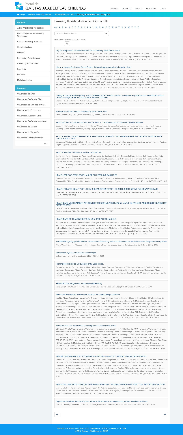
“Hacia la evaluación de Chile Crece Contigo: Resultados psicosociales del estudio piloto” (93, 67)
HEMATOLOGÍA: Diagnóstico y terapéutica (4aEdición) (79, 283)
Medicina (21, 74)
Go (106, 33)
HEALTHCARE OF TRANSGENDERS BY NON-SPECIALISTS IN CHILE (86, 219)
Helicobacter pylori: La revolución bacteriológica (76, 252)
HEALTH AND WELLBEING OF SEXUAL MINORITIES (78, 152)
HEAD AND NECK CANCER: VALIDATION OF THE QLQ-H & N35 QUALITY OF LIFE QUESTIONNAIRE (99, 122)
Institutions (151, 9)
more (46, 143)
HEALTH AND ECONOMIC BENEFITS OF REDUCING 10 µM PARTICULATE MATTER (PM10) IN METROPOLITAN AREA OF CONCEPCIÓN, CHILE (109, 137)
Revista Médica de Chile (64, 14)
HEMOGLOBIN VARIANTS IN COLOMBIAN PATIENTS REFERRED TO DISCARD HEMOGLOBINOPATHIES (101, 356)
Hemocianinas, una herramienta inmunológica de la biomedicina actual (86, 325)
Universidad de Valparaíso (28, 132)
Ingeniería (21, 69)
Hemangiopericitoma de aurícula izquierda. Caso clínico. (80, 263)
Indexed (138, 9)
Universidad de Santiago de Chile (31, 104)
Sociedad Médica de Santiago (39, 14)
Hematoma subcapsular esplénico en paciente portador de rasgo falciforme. (88, 294)
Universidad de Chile (26, 93)
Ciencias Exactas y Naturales (29, 41)
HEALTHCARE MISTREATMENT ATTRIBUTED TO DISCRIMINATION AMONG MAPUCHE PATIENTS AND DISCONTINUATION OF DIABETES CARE (111, 204)
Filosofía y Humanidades (27, 63)
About (163, 9)
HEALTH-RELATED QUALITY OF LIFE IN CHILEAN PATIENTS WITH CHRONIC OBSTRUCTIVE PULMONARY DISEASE (107, 189)
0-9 (55, 27)
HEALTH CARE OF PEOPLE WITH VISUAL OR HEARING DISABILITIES (86, 175)
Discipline (127, 9)
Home (22, 14)
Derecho (21, 52)
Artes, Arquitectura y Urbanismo (30, 27)
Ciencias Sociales (24, 47)
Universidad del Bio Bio (27, 126)
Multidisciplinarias (24, 80)
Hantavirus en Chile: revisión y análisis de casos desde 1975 (81, 111)
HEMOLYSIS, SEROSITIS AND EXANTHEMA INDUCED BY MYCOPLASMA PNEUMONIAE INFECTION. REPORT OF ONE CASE (110, 384)
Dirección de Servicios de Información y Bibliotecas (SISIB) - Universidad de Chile (91, 428)
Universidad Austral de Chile (29, 115)
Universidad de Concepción (29, 110)
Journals (114, 9)
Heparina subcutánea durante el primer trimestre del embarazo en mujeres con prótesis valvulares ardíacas (101, 401)
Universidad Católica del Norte (30, 137)
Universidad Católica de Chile (29, 99)
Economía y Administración (28, 58)
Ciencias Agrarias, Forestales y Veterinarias (30, 34)
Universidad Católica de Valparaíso (32, 121)
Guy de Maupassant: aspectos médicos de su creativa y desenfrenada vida (88, 50)
